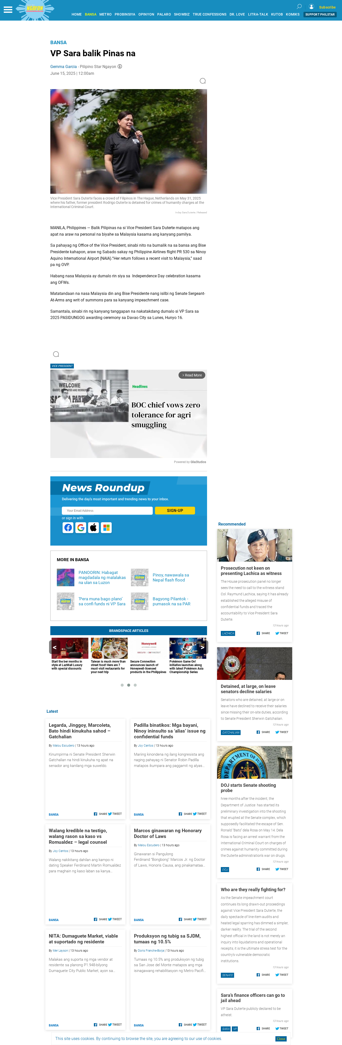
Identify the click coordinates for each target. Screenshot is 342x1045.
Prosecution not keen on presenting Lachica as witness (251, 570)
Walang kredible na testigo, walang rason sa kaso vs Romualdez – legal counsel (78, 836)
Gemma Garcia (63, 66)
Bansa (58, 42)
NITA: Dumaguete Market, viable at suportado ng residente (83, 939)
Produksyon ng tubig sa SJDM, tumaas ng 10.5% (167, 939)
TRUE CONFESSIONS (210, 14)
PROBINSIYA (125, 14)
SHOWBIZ (182, 14)
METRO (105, 14)
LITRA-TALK (258, 14)
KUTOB (277, 14)
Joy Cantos (145, 745)
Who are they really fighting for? (253, 889)
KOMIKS (292, 14)
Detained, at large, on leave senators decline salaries (248, 689)
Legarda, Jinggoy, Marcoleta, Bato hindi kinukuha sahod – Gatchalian (80, 731)
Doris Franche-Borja (151, 950)
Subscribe (327, 7)
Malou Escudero (63, 745)
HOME (77, 14)
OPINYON (146, 14)
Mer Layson (60, 950)
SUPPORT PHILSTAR (320, 14)
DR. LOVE (237, 14)
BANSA (90, 14)
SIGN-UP (175, 510)
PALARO (164, 14)
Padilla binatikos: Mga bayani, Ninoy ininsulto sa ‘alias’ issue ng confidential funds (170, 731)
